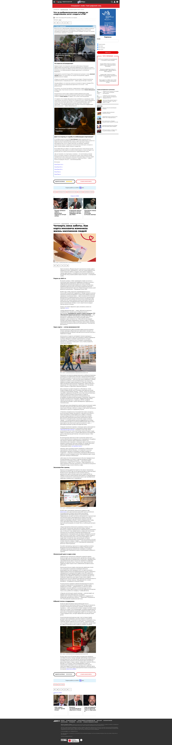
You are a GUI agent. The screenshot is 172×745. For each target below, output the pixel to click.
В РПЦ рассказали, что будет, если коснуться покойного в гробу (109, 130)
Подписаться (108, 52)
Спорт (60, 19)
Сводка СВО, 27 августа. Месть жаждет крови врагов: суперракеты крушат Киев (108, 75)
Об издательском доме (71, 720)
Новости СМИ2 (57, 692)
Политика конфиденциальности (66, 736)
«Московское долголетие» (67, 429)
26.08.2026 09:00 (56, 223)
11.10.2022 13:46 (56, 9)
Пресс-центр (99, 720)
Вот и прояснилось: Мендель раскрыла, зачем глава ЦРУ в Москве (110, 122)
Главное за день (101, 44)
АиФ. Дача (100, 46)
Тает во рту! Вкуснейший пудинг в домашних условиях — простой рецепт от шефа (110, 101)
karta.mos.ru (63, 511)
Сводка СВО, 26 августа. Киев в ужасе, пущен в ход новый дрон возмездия (108, 65)
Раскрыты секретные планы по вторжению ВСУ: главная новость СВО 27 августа (107, 70)
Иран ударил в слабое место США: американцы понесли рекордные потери (107, 81)
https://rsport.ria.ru (58, 164)
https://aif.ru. (65, 734)
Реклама (63, 720)
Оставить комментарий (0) (86, 181)
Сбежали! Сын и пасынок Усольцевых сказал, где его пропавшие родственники (111, 92)
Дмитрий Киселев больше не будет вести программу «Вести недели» (109, 126)
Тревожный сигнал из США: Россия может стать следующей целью (109, 117)
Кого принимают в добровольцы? (66, 128)
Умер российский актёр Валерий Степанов (109, 108)
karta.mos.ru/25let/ (71, 669)
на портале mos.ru (77, 446)
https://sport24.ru (58, 167)
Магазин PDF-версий (107, 720)
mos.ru (67, 308)
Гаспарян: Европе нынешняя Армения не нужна (108, 113)
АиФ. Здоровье (101, 47)
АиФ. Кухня (100, 49)
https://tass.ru (57, 171)
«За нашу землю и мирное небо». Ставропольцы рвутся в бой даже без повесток (73, 54)
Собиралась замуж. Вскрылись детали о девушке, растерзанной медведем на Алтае (110, 96)
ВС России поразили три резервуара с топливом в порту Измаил (107, 60)
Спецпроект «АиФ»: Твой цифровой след (86, 6)
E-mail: (98, 38)
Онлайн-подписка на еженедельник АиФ (86, 720)
